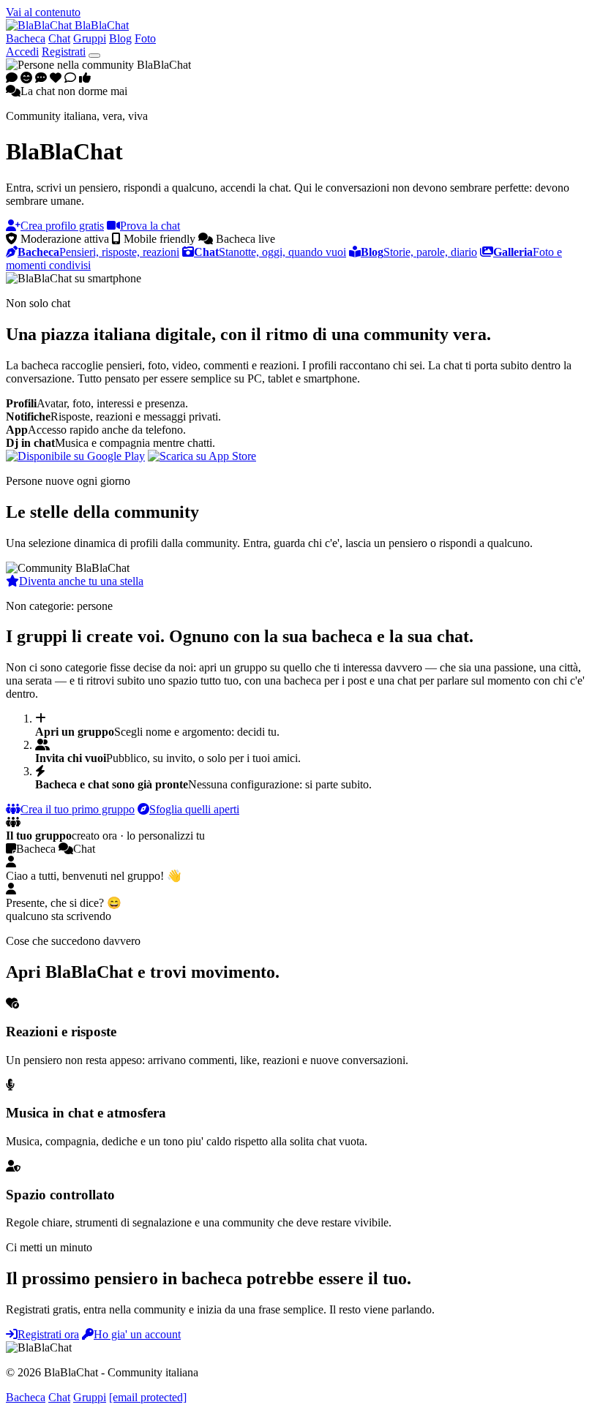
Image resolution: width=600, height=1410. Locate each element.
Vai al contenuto (43, 12)
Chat (59, 38)
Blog (120, 38)
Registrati (64, 51)
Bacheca (25, 38)
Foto (145, 38)
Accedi (22, 51)
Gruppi (89, 38)
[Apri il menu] (94, 55)
